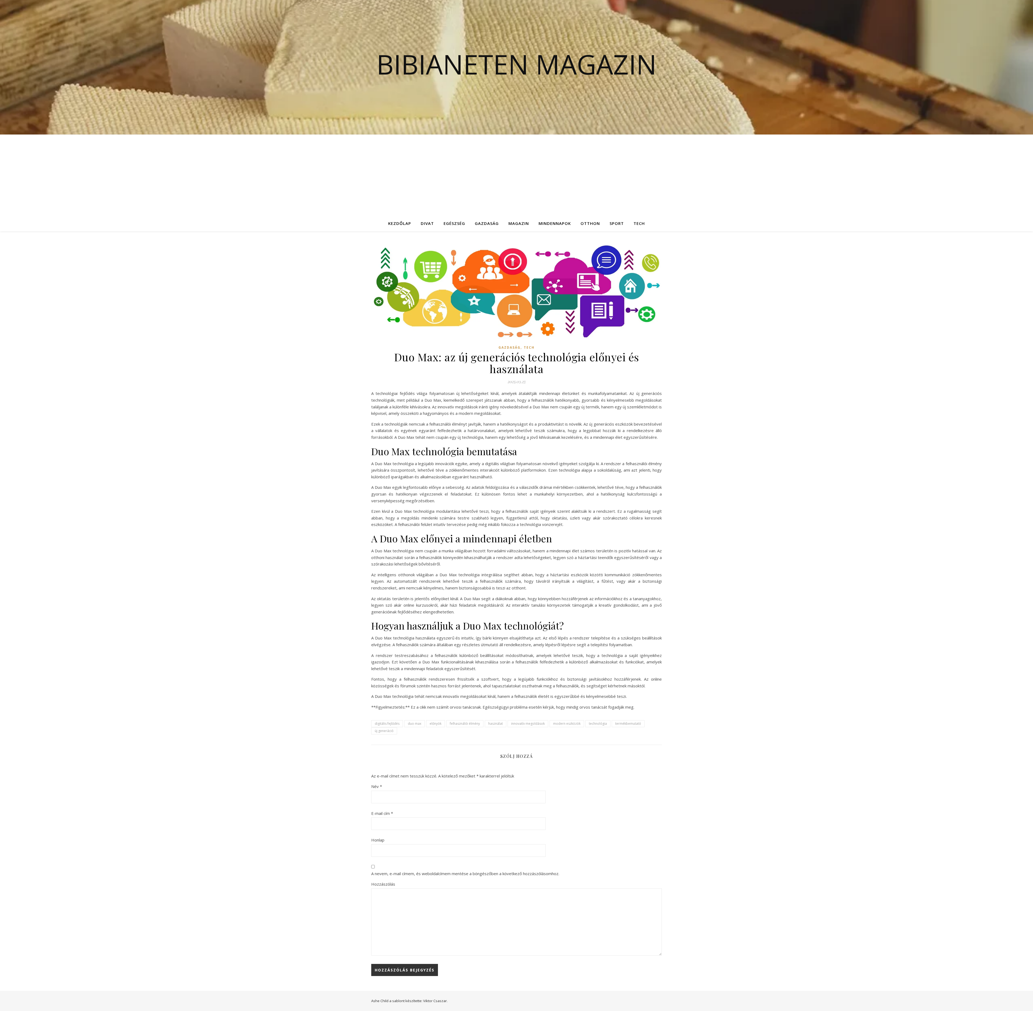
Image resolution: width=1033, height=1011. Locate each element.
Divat (427, 223)
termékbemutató (628, 723)
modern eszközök (567, 723)
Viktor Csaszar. (435, 1000)
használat (495, 723)
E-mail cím (382, 813)
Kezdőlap (399, 223)
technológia (598, 723)
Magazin (518, 223)
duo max (414, 723)
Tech (639, 223)
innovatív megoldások (528, 723)
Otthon (590, 223)
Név (376, 786)
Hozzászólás (383, 884)
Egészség (454, 223)
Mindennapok (555, 223)
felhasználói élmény (465, 723)
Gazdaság (487, 223)
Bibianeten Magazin (516, 64)
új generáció (384, 731)
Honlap (377, 840)
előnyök (435, 723)
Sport (617, 223)
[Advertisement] (516, 175)
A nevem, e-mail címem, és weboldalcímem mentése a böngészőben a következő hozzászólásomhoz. (465, 873)
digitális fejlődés (387, 723)
